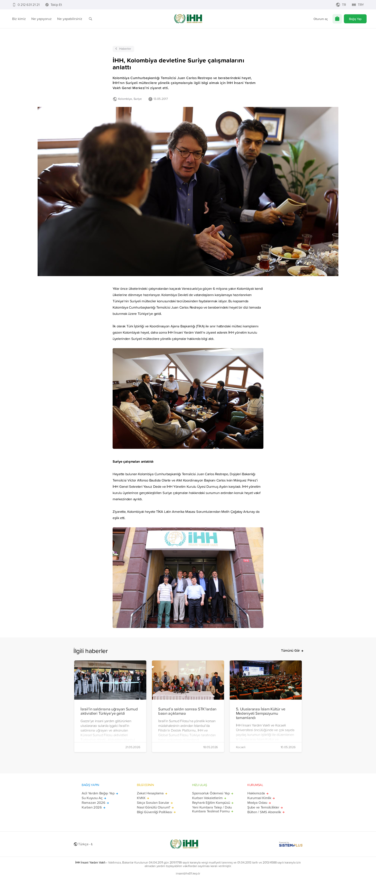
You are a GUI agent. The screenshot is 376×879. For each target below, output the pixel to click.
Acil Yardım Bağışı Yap (98, 793)
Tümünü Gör (290, 650)
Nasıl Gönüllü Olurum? (153, 807)
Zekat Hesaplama (150, 793)
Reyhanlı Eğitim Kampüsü (211, 803)
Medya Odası (257, 803)
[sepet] (337, 18)
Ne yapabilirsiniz (69, 18)
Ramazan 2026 (93, 803)
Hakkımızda (256, 793)
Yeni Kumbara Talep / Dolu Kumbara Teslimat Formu (212, 809)
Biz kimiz (19, 18)
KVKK (141, 798)
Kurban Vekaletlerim (207, 798)
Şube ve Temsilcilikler (263, 807)
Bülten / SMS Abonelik (264, 812)
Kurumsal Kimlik (259, 798)
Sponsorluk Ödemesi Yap (211, 793)
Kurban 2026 (92, 807)
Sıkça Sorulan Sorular (153, 803)
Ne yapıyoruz (41, 18)
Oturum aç (321, 19)
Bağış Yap (355, 19)
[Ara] (90, 19)
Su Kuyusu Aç (92, 798)
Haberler (125, 48)
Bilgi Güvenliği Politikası (154, 812)
